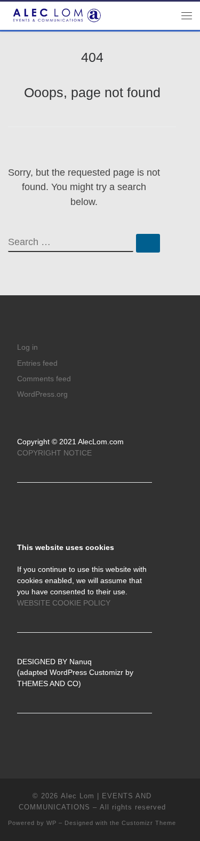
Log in (27, 347)
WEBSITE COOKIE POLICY (63, 603)
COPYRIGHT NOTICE (54, 453)
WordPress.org (42, 394)
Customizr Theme (149, 823)
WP (51, 823)
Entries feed (37, 363)
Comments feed (44, 379)
